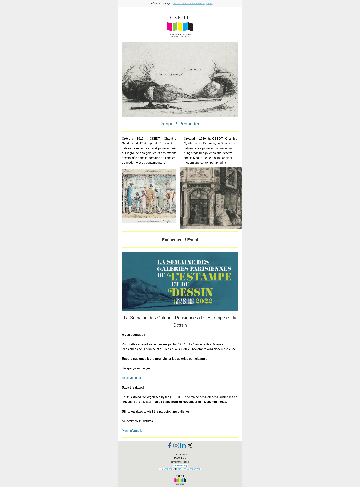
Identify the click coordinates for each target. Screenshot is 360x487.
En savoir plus (131, 377)
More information (133, 430)
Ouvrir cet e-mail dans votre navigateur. (193, 3)
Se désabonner (167, 469)
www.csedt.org (180, 465)
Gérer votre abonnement (188, 469)
